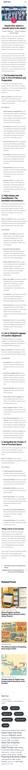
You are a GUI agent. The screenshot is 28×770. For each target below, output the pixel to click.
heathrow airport (5, 752)
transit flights (11, 677)
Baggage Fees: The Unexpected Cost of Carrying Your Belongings (13, 571)
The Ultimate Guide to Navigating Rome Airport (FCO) (13, 648)
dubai (16, 740)
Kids (20, 752)
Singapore (18, 759)
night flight (19, 754)
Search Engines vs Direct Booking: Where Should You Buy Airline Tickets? (13, 614)
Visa (9, 763)
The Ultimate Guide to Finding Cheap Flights (14, 566)
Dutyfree (15, 742)
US (6, 763)
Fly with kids (5, 750)
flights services (7, 719)
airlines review (15, 730)
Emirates (10, 745)
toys (14, 761)
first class (15, 745)
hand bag (16, 750)
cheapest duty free (18, 738)
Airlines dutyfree (5, 730)
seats (13, 759)
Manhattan (14, 754)
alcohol (19, 735)
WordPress (10, 701)
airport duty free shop (11, 733)
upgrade (3, 763)
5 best (4, 708)
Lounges (5, 725)
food (11, 750)
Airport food (4, 735)
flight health (19, 714)
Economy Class (5, 745)
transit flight (19, 761)
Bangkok (3, 738)
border (8, 738)
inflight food (15, 708)
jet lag (17, 752)
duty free (5, 742)
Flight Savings (7, 747)
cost (8, 740)
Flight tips (10, 31)
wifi (12, 764)
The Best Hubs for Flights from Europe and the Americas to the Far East (13, 681)
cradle (12, 740)
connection (4, 740)
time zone (9, 761)
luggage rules (6, 714)
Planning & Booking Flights (13, 757)
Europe (9, 644)
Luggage (9, 754)
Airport (23, 730)
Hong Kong (12, 752)
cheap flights (5, 610)
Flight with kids (20, 719)
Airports (4, 31)
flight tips (5, 699)
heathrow (22, 750)
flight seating (18, 747)
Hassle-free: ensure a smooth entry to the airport (14, 27)
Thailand (4, 761)
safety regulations (6, 759)
